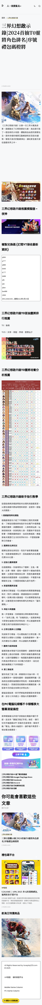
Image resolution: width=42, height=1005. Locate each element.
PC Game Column (11, 991)
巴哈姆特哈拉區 (19, 786)
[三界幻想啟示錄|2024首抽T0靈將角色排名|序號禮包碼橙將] (21, 108)
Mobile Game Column (13, 987)
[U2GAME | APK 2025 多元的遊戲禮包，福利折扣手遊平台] (21, 872)
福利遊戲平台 (18, 977)
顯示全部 (5, 808)
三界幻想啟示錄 (12, 18)
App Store (28, 777)
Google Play (18, 777)
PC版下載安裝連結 (20, 774)
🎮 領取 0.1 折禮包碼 (11, 1001)
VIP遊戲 (4, 888)
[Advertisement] (21, 69)
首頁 (3, 18)
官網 (15, 788)
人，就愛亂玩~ (14, 6)
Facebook (17, 780)
